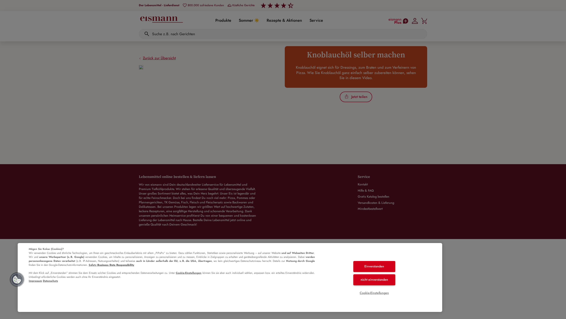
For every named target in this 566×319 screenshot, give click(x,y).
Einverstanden (374, 266)
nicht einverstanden (374, 279)
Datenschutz (50, 281)
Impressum (35, 281)
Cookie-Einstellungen (188, 273)
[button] (17, 279)
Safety (111, 265)
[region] (230, 277)
